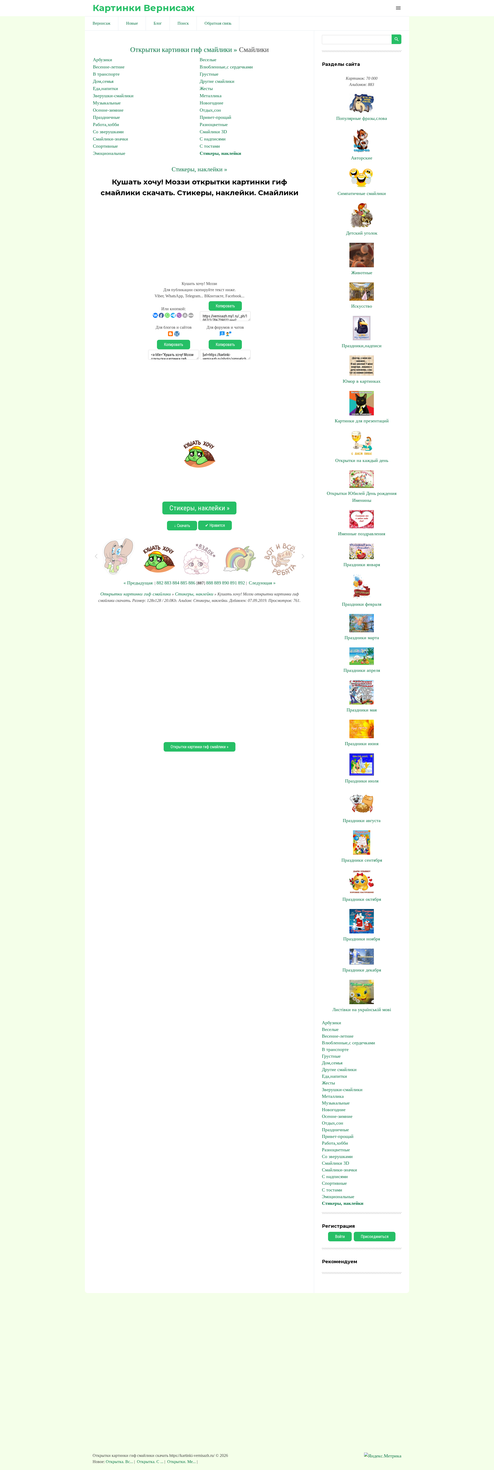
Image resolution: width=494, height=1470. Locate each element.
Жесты (206, 88)
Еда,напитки (105, 88)
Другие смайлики (217, 81)
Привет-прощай (215, 117)
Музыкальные (107, 102)
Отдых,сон (210, 110)
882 (159, 582)
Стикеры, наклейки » (199, 169)
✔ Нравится (215, 525)
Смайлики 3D (213, 131)
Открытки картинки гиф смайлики (135, 593)
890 (225, 582)
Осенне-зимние (108, 110)
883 (167, 582)
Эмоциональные (109, 153)
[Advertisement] (199, 237)
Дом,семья (103, 81)
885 (183, 582)
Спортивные (105, 146)
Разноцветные (214, 124)
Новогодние (211, 102)
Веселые (208, 59)
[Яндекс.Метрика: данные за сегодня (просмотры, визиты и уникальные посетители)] (382, 1456)
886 (191, 582)
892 (241, 582)
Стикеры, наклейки (220, 153)
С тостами (210, 146)
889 (217, 582)
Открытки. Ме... (181, 1461)
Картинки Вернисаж (144, 7)
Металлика (211, 95)
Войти (340, 1236)
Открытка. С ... (150, 1461)
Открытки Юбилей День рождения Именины (361, 497)
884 (175, 582)
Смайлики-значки (110, 138)
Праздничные (106, 117)
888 (209, 582)
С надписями (213, 138)
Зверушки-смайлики (113, 95)
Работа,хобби (106, 124)
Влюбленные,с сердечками (226, 66)
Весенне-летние (109, 66)
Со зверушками (108, 131)
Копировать (225, 306)
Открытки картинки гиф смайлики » (183, 50)
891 (233, 582)
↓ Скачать (182, 525)
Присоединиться (375, 1236)
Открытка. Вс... (120, 1461)
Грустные (209, 74)
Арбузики (102, 59)
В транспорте (106, 74)
